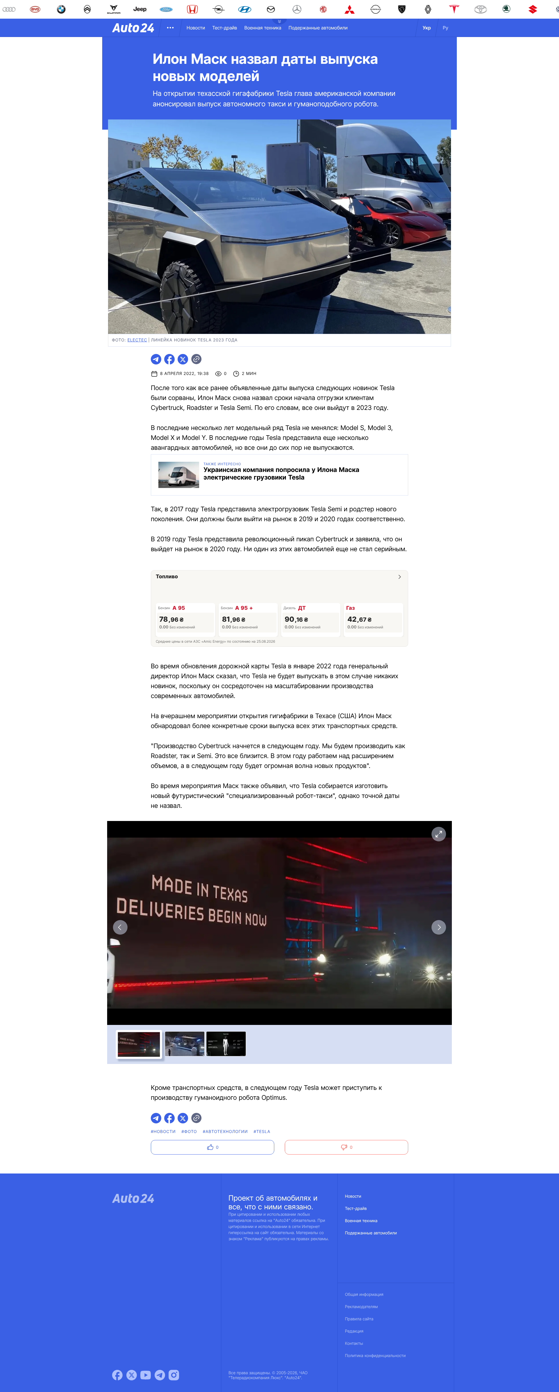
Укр (427, 28)
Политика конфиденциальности (375, 1355)
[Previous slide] (120, 927)
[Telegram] (160, 1375)
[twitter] (183, 359)
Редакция (354, 1331)
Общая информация (364, 1294)
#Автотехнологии (225, 1131)
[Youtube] (145, 1375)
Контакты (354, 1343)
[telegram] (156, 359)
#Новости (163, 1131)
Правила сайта (359, 1319)
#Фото (189, 1131)
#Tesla (262, 1131)
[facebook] (169, 359)
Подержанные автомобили (318, 28)
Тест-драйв (224, 28)
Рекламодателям (361, 1306)
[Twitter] (131, 1375)
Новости (196, 28)
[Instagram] (174, 1375)
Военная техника (262, 28)
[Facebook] (117, 1375)
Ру (445, 28)
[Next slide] (438, 927)
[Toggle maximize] (438, 834)
